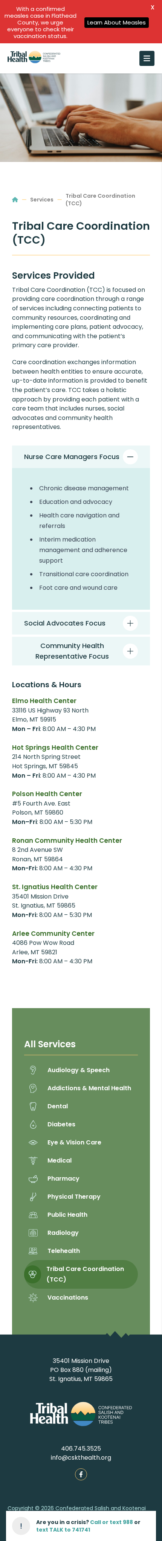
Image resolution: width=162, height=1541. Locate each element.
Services (41, 199)
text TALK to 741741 (63, 1529)
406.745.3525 (81, 1448)
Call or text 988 (111, 1522)
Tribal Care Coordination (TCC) (100, 199)
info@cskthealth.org (81, 1457)
